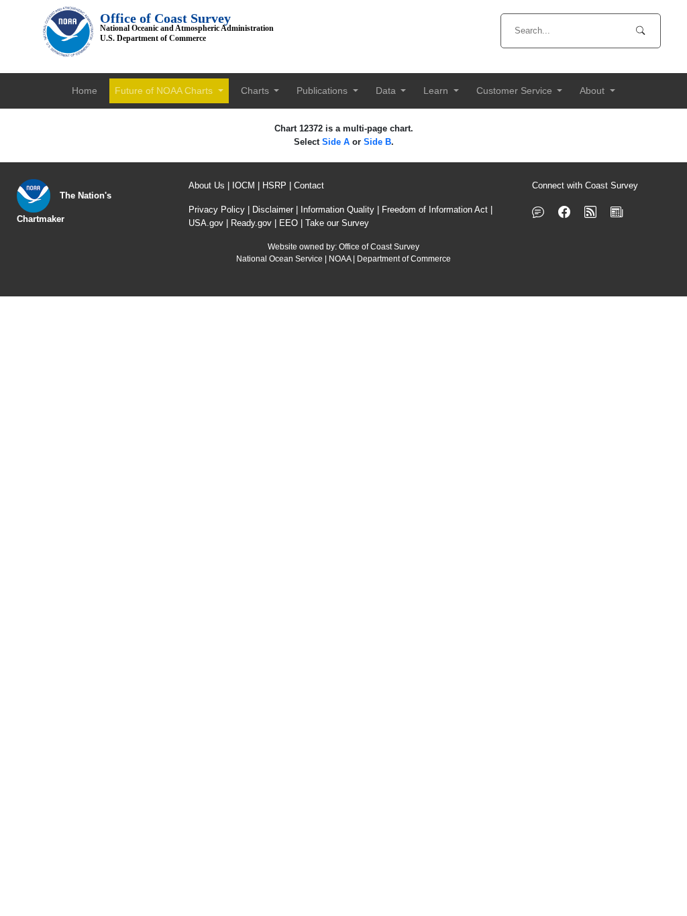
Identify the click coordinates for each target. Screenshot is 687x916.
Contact (309, 185)
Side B (377, 142)
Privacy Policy (217, 210)
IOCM (243, 185)
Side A (336, 142)
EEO (288, 223)
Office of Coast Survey (379, 246)
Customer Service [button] (515, 90)
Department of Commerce (404, 259)
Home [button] (84, 90)
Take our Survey (337, 223)
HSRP (274, 185)
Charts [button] (256, 90)
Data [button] (387, 90)
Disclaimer (272, 210)
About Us (207, 185)
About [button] (593, 90)
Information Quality (337, 210)
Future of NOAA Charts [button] (165, 90)
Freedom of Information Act (435, 210)
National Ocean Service (279, 259)
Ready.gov (251, 223)
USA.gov (206, 223)
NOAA (340, 259)
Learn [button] (437, 90)
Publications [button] (323, 90)
